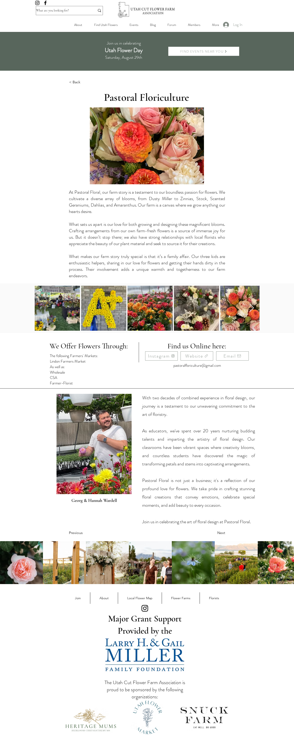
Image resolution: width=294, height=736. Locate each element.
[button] (194, 25)
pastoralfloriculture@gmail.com (197, 365)
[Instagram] (37, 3)
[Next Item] (251, 308)
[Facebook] (45, 3)
